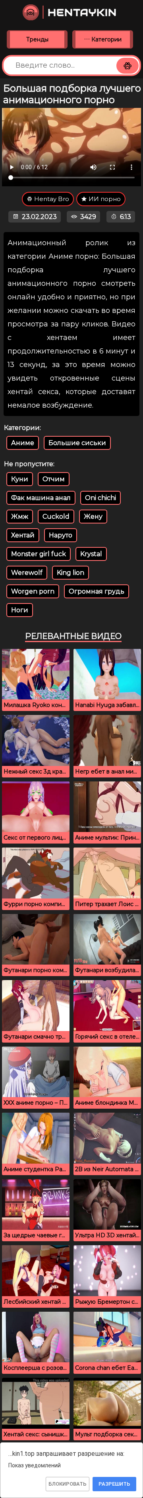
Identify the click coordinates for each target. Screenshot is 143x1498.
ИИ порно (104, 199)
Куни (19, 479)
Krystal (91, 554)
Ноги (19, 610)
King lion (70, 572)
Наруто (60, 535)
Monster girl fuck (38, 554)
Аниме (22, 443)
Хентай (23, 535)
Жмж (19, 516)
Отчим (54, 479)
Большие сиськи (77, 443)
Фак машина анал (41, 498)
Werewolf (27, 572)
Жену (93, 516)
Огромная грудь (96, 591)
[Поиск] (127, 66)
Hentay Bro (51, 199)
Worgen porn (32, 591)
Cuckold (56, 516)
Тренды (37, 39)
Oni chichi (100, 498)
